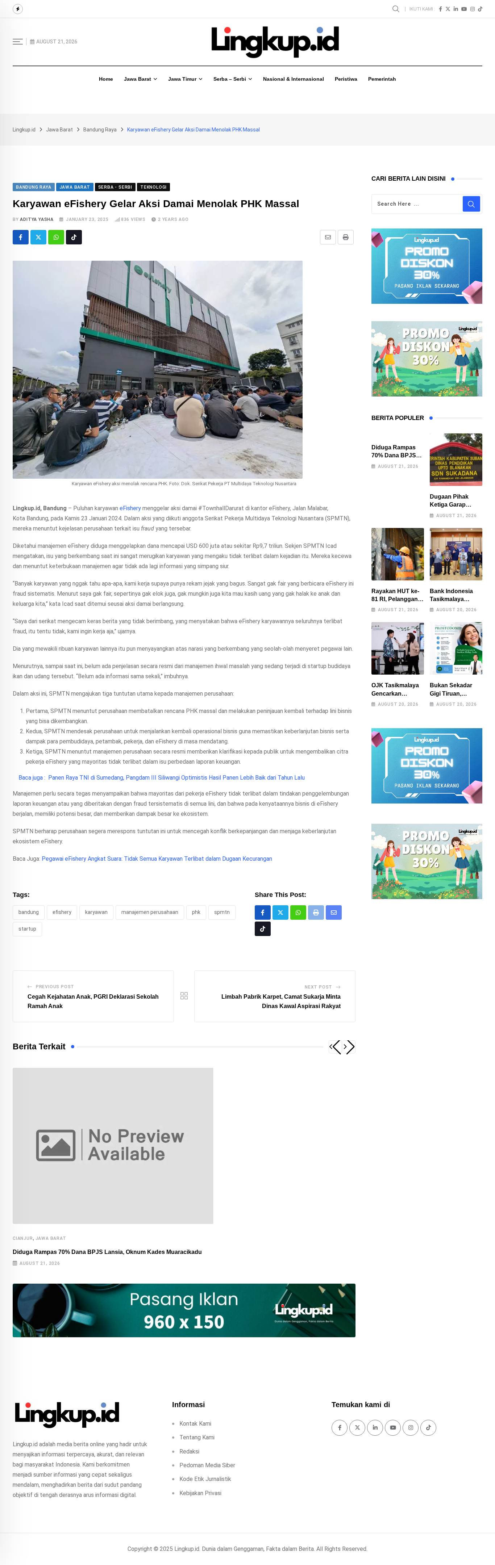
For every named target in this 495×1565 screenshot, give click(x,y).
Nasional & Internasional (293, 79)
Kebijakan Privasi (200, 1493)
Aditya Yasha (37, 219)
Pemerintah (382, 79)
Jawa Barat (137, 79)
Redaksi (189, 1451)
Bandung (28, 912)
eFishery (130, 508)
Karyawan (96, 912)
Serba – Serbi (229, 79)
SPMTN (222, 912)
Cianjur (23, 1238)
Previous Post (55, 986)
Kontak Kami (195, 1423)
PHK (196, 912)
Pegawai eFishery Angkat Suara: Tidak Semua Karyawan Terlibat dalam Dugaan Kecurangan (157, 858)
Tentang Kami (197, 1437)
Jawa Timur (182, 79)
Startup (27, 929)
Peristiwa (346, 79)
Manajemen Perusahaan (149, 912)
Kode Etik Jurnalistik (205, 1479)
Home (106, 79)
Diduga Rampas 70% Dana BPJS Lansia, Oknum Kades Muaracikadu (107, 1252)
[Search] (396, 8)
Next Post (318, 987)
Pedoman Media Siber (207, 1465)
